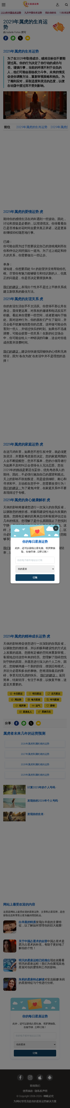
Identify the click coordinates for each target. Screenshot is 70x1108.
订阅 (35, 577)
